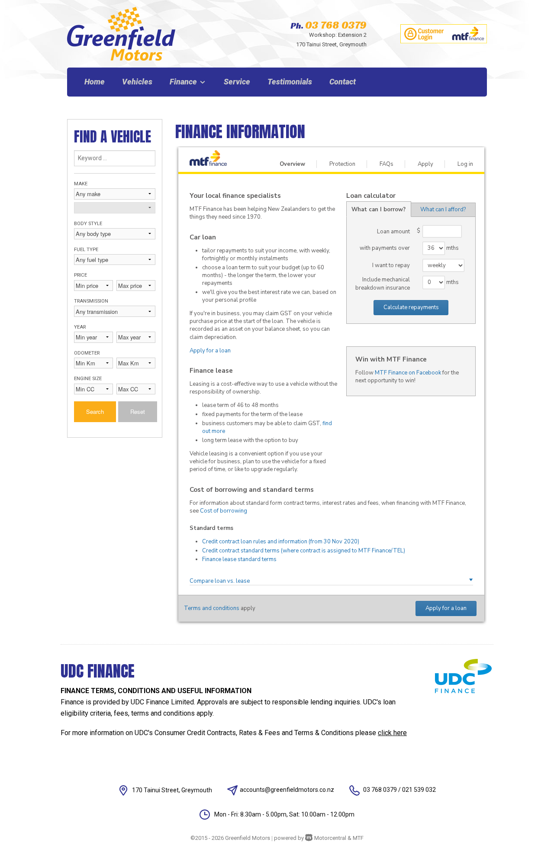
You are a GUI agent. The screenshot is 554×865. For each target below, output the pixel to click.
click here (392, 733)
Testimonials (289, 81)
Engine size (88, 378)
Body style (88, 223)
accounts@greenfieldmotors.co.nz (287, 789)
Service (237, 81)
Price (80, 275)
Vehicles (137, 81)
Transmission (91, 301)
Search (95, 411)
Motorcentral (330, 838)
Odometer (87, 353)
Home (94, 81)
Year (80, 327)
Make (80, 184)
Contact (342, 81)
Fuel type (86, 249)
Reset (137, 411)
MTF (358, 838)
